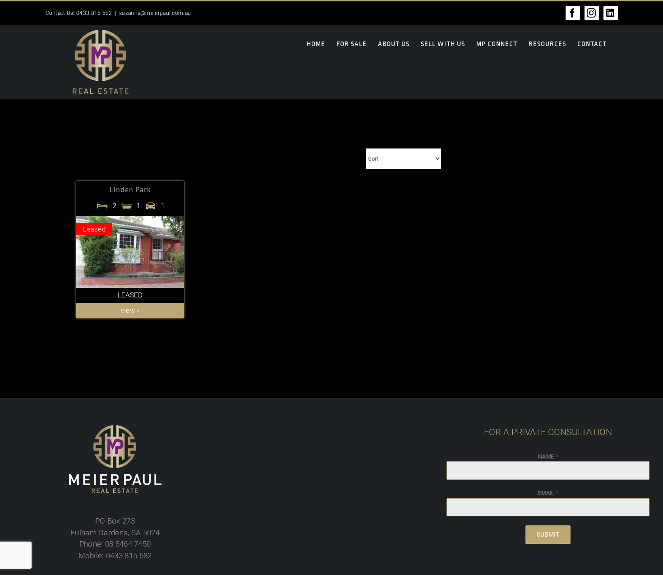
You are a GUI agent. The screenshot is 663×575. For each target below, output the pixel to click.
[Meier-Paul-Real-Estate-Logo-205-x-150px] (115, 428)
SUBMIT (548, 534)
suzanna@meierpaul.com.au (155, 13)
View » (130, 310)
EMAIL (548, 493)
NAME (548, 457)
